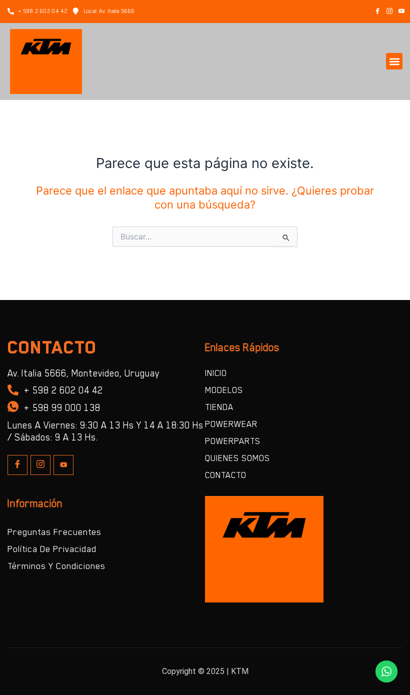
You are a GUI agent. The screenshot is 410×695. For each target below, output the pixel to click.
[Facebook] (378, 11)
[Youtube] (64, 465)
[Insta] (40, 465)
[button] (394, 61)
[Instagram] (390, 11)
